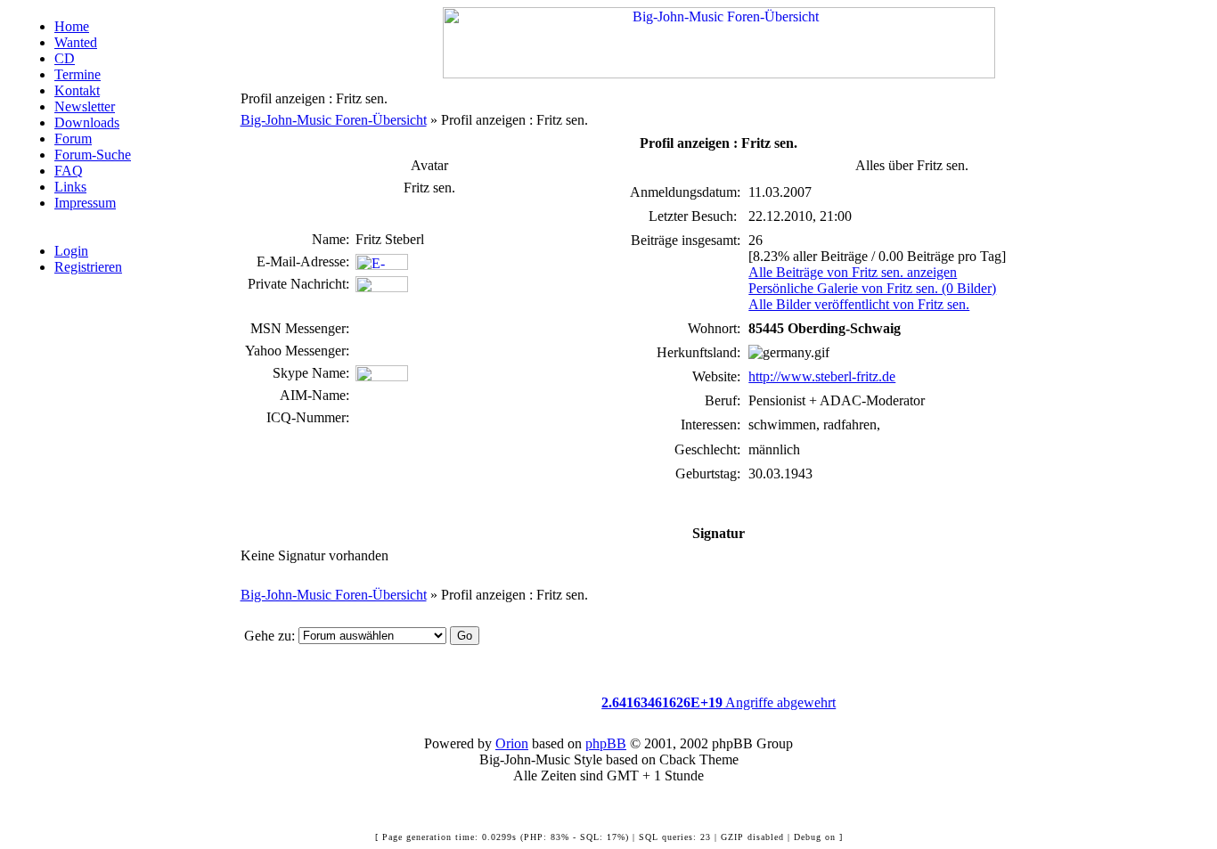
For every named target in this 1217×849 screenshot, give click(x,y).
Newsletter (84, 106)
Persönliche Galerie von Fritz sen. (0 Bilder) (872, 288)
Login (71, 250)
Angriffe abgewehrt (718, 702)
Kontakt (77, 90)
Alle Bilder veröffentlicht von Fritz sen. (858, 304)
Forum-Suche (92, 154)
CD (64, 58)
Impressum (85, 202)
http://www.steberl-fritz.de (821, 376)
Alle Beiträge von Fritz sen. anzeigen (852, 272)
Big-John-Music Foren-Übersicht (334, 119)
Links (70, 186)
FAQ (68, 170)
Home (71, 26)
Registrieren (88, 266)
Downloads (86, 122)
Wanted (75, 42)
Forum (73, 138)
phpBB (605, 743)
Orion (511, 743)
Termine (77, 74)
